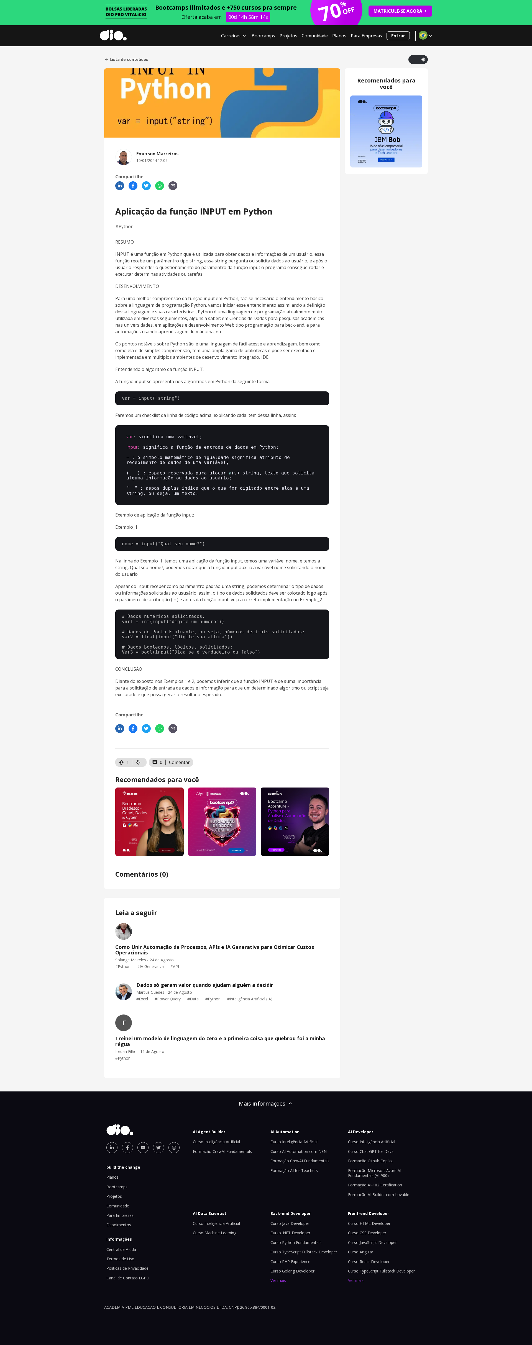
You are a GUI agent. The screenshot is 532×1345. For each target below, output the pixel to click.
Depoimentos (118, 1224)
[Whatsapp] (159, 185)
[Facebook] (133, 185)
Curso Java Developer (289, 1223)
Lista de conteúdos (129, 59)
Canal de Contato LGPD (127, 1278)
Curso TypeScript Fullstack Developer (303, 1251)
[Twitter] (146, 185)
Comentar (179, 762)
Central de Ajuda (121, 1249)
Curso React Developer (369, 1261)
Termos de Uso (120, 1258)
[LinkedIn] (119, 185)
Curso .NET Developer (290, 1232)
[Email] (172, 185)
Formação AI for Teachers (294, 1170)
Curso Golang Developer (292, 1271)
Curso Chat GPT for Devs (370, 1151)
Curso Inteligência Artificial (216, 1141)
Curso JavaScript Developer (372, 1242)
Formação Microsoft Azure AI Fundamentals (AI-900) (374, 1173)
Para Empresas (366, 36)
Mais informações (262, 1103)
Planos (339, 36)
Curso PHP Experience (290, 1261)
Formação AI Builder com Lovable (378, 1194)
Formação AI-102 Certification (375, 1184)
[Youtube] (143, 1147)
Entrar (398, 36)
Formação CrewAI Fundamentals (222, 1151)
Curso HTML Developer (369, 1223)
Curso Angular (360, 1251)
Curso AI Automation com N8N (298, 1151)
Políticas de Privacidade (127, 1268)
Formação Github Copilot (370, 1160)
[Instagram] (174, 1147)
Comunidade (315, 36)
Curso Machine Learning (214, 1232)
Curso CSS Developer (367, 1232)
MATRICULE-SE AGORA (398, 11)
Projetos (288, 36)
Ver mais (278, 1280)
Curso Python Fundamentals (295, 1242)
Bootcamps (263, 36)
